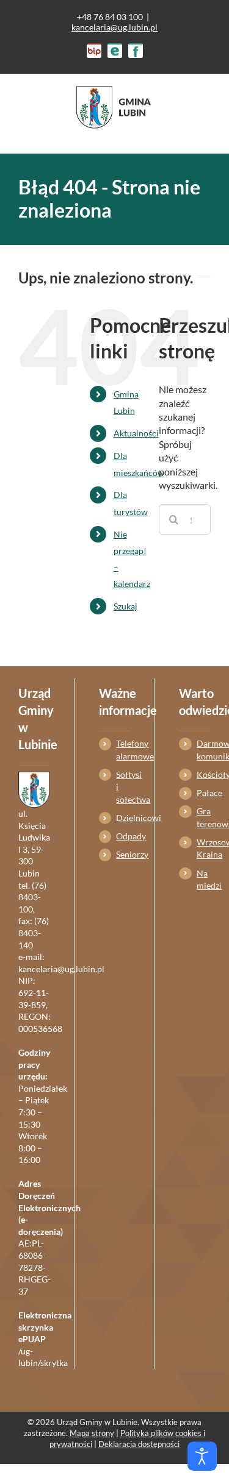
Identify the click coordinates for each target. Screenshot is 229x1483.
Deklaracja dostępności (139, 1444)
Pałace (204, 793)
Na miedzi (204, 879)
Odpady (122, 836)
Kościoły (204, 774)
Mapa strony (92, 1433)
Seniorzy (122, 854)
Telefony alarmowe (122, 749)
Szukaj (125, 606)
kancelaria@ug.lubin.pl (114, 27)
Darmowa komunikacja (204, 749)
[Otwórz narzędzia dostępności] (202, 1456)
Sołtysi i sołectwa (122, 787)
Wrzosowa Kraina (204, 848)
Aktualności (136, 433)
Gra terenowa (204, 817)
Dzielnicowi (122, 818)
